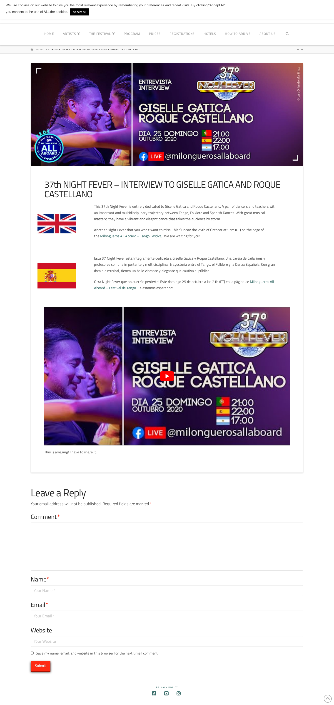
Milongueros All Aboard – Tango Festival (131, 235)
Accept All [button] (79, 12)
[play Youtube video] (167, 376)
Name (40, 579)
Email (39, 604)
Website (41, 630)
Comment (45, 516)
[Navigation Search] (287, 34)
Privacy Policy (167, 687)
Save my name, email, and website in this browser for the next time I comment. (97, 653)
